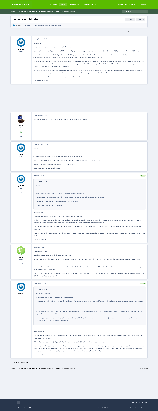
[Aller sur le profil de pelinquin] (21, 250)
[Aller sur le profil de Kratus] (21, 118)
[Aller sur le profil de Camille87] (21, 147)
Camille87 (21, 154)
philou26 (20, 25)
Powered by (139, 407)
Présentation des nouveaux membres (50, 25)
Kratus (21, 125)
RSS (30, 407)
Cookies (24, 407)
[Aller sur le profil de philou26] (14, 25)
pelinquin (21, 257)
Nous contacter (16, 407)
